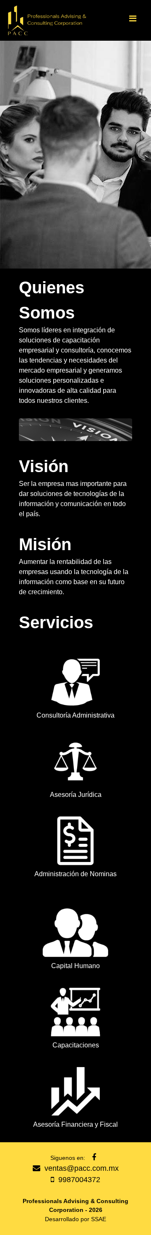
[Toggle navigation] (132, 20)
